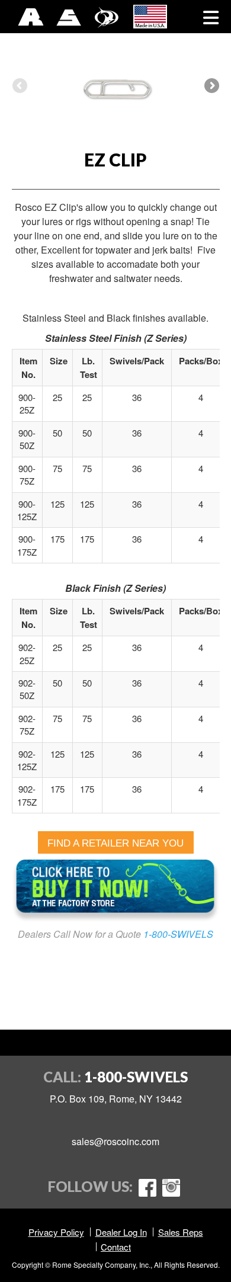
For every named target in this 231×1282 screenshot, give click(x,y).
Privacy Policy (56, 1231)
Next (211, 86)
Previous (21, 86)
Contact (116, 1246)
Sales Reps (180, 1231)
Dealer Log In (121, 1231)
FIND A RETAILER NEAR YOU (115, 843)
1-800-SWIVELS (178, 934)
